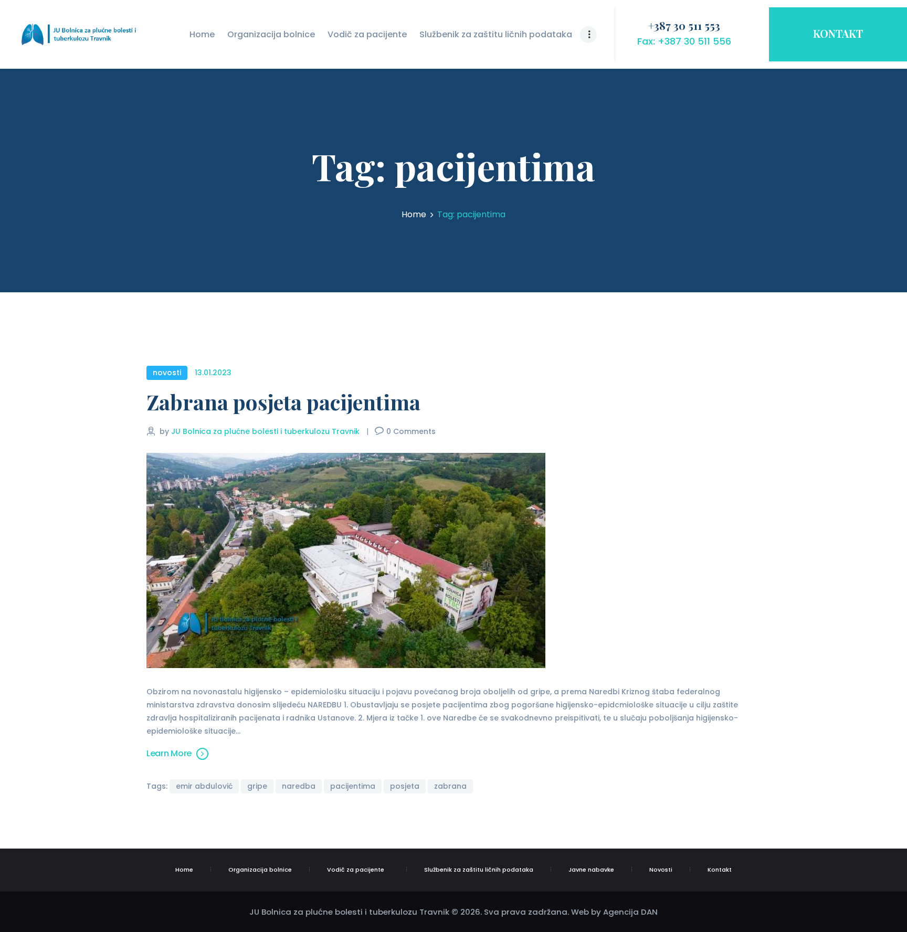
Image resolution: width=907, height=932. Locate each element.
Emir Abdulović (204, 786)
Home (414, 214)
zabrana (450, 786)
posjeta (404, 786)
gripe (257, 786)
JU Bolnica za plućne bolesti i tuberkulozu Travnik (266, 431)
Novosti (167, 372)
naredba (298, 786)
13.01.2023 (213, 372)
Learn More (169, 753)
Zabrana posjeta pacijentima (283, 402)
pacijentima (352, 786)
